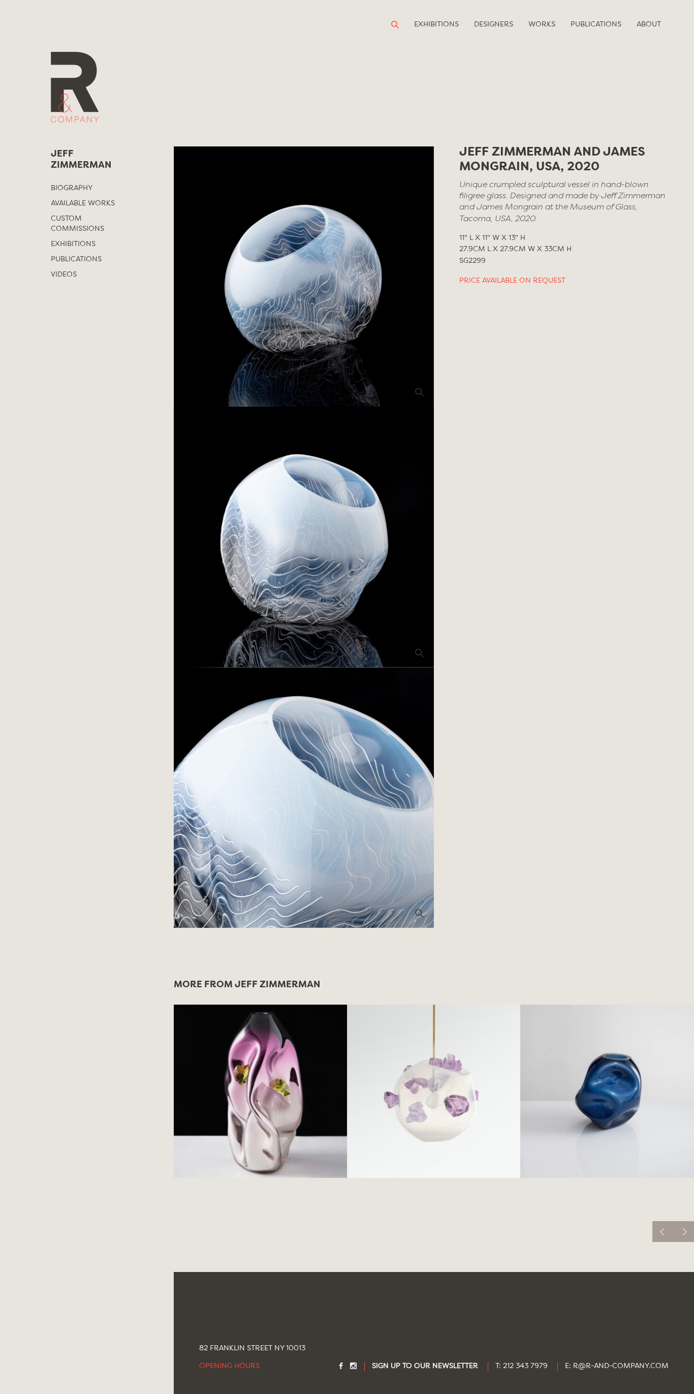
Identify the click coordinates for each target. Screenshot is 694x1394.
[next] (683, 1231)
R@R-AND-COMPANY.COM (621, 1366)
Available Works (83, 203)
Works (541, 24)
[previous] (662, 1231)
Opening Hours (229, 1366)
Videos (64, 274)
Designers (493, 24)
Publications (596, 24)
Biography (71, 188)
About (649, 24)
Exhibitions (436, 24)
